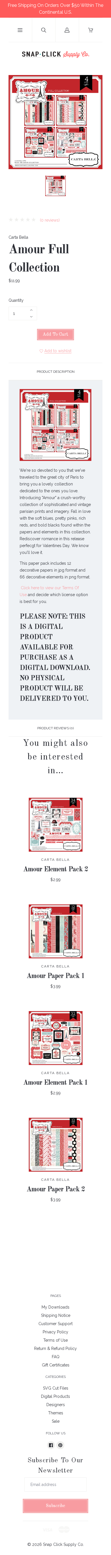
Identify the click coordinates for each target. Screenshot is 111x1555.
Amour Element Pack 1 (55, 1083)
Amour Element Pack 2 (55, 869)
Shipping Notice (55, 1315)
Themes (55, 1413)
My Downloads (55, 1307)
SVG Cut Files (55, 1388)
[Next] (95, 187)
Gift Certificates (55, 1365)
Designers (55, 1404)
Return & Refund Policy (55, 1348)
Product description (56, 372)
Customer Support (55, 1323)
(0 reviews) (49, 220)
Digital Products (55, 1396)
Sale (55, 1421)
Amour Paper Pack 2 (55, 1189)
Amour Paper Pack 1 (55, 976)
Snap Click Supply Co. (63, 1544)
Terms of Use (55, 1340)
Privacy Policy (55, 1332)
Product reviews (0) (55, 728)
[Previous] (15, 187)
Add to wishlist (57, 351)
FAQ (55, 1356)
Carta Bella (18, 237)
